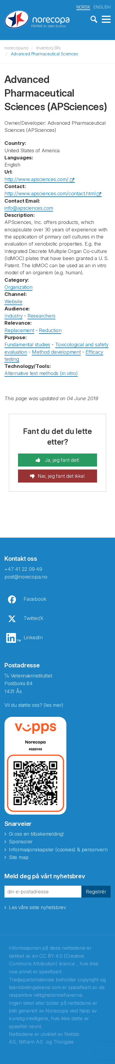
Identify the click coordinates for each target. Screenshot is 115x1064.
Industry (13, 316)
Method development (56, 352)
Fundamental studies (27, 344)
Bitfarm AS (30, 1042)
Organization (18, 287)
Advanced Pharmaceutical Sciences (44, 54)
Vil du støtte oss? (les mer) (33, 705)
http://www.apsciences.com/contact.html (49, 193)
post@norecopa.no (25, 577)
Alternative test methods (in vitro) (41, 373)
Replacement (19, 330)
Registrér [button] (96, 892)
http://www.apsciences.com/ (36, 179)
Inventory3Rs (48, 48)
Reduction (50, 330)
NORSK (83, 6)
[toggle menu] (106, 19)
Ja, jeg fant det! (61, 460)
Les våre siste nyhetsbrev (37, 907)
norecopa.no (16, 48)
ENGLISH (102, 6)
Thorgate (63, 1042)
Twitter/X (33, 618)
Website (13, 302)
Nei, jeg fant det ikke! (61, 476)
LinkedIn (33, 637)
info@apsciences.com (28, 208)
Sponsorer (20, 842)
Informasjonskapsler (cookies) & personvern (58, 850)
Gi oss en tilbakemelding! (36, 834)
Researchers (41, 316)
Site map (18, 857)
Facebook (35, 599)
